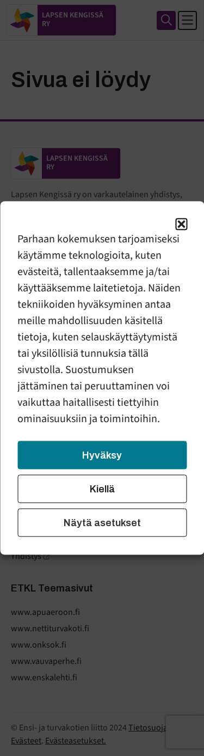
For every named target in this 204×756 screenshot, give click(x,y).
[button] (181, 224)
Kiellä (102, 489)
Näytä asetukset (102, 522)
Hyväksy (102, 455)
